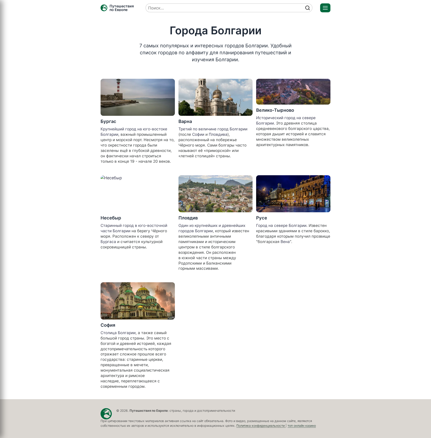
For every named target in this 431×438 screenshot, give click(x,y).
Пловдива (218, 134)
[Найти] (307, 8)
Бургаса (108, 241)
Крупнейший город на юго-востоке (134, 129)
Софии (198, 134)
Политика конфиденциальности (261, 425)
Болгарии (109, 134)
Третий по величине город (204, 129)
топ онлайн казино (302, 425)
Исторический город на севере (286, 117)
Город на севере (272, 225)
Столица (109, 332)
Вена (285, 241)
